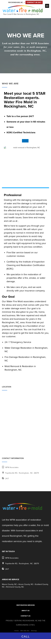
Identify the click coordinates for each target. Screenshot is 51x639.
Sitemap (34, 631)
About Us (25, 610)
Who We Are (24, 631)
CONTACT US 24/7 (34, 2)
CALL (25, 636)
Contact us (25, 616)
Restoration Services (25, 605)
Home (16, 631)
